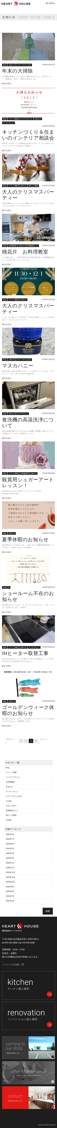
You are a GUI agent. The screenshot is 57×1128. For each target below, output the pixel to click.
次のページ (43, 741)
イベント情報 (13, 119)
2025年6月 (10, 901)
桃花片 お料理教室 (25, 252)
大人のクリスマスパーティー (28, 195)
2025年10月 (10, 882)
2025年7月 (10, 896)
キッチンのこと (8, 123)
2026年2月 (10, 863)
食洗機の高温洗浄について (28, 422)
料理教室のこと (32, 245)
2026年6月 (10, 844)
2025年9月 (10, 887)
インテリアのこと (26, 119)
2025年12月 (10, 872)
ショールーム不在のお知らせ (28, 596)
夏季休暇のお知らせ (25, 539)
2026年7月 (10, 839)
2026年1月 (10, 868)
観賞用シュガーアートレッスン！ (28, 482)
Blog (4, 65)
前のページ (10, 741)
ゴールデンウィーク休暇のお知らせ (28, 710)
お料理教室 (12, 245)
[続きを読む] (6, 83)
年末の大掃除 (17, 71)
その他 (8, 801)
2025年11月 (10, 877)
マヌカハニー (17, 365)
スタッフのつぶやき (24, 65)
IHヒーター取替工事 (25, 653)
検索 (48, 911)
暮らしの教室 (33, 186)
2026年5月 (10, 848)
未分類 (8, 820)
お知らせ (12, 65)
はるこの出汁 (11, 806)
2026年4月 (10, 853)
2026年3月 (10, 858)
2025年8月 (10, 891)
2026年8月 (10, 834)
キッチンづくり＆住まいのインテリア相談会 (28, 135)
